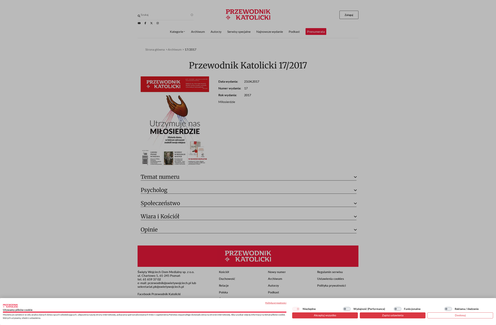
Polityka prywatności (275, 302)
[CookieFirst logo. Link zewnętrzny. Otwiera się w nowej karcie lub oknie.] (10, 306)
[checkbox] (296, 309)
